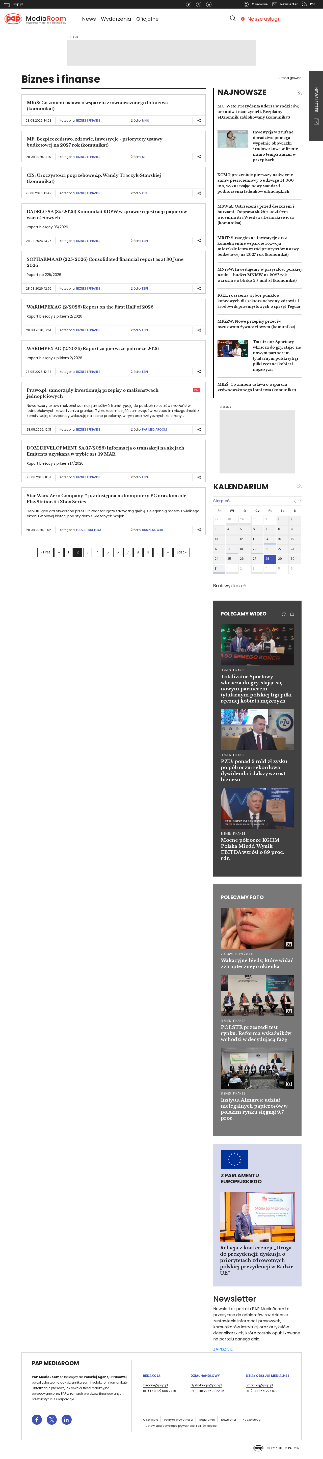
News (89, 18)
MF (144, 157)
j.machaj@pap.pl (259, 1385)
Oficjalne (147, 18)
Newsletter (316, 100)
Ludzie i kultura (88, 530)
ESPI (145, 241)
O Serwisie (150, 1420)
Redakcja (151, 1375)
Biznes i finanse (88, 120)
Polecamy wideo (243, 613)
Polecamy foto (242, 897)
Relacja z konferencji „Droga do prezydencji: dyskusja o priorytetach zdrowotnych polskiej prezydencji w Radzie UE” (256, 1260)
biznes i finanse (233, 670)
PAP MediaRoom (154, 429)
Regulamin (207, 1420)
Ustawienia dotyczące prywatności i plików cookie (181, 1426)
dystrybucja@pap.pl (206, 1385)
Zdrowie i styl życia (237, 954)
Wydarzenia (116, 18)
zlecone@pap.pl (155, 1385)
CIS (144, 193)
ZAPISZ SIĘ (223, 1349)
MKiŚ (145, 120)
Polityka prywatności (178, 1420)
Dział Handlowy (205, 1375)
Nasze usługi (263, 18)
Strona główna (290, 78)
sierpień (221, 501)
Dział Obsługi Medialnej (267, 1375)
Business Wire (153, 530)
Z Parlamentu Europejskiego (241, 1178)
